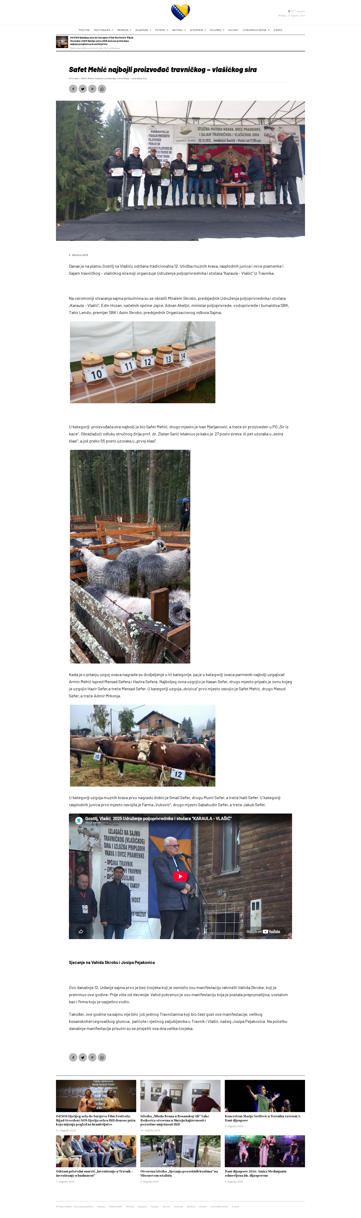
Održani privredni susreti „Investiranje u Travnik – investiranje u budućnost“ (94, 1173)
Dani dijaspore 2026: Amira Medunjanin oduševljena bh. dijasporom (255, 1173)
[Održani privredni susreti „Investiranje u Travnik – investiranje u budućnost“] (96, 1151)
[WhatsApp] (102, 89)
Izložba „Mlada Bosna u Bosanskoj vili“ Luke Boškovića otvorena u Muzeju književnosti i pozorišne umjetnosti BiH (174, 1120)
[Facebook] (73, 89)
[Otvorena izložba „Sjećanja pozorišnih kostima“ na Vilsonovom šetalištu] (180, 1151)
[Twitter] (83, 89)
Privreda (74, 78)
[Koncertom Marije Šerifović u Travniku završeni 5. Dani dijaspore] (265, 1096)
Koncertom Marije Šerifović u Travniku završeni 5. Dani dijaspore (263, 1118)
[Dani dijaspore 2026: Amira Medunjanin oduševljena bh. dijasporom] (265, 1151)
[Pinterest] (92, 89)
